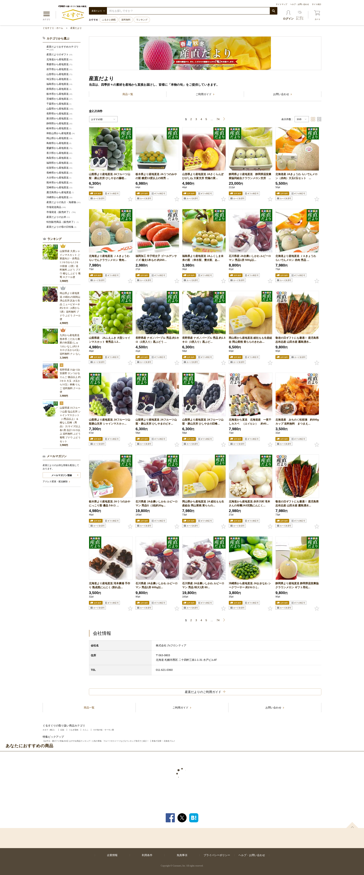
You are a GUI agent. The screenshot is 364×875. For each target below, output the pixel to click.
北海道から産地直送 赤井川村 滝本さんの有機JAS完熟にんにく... (249, 503)
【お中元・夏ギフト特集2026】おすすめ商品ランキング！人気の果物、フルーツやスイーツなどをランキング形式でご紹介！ (96, 741)
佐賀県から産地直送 (59, 167)
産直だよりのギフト (59, 54)
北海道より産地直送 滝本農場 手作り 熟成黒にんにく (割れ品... (109, 585)
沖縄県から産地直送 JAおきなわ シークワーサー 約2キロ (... (250, 585)
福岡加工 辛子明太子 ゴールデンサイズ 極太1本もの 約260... (156, 257)
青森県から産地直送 (59, 64)
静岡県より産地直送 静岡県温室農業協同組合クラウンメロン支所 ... (250, 176)
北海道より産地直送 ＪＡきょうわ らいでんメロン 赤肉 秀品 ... (295, 257)
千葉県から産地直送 (58, 103)
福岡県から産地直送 (59, 162)
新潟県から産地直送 (59, 118)
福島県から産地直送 (59, 84)
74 (218, 119)
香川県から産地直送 (59, 153)
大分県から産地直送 (58, 177)
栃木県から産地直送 (59, 93)
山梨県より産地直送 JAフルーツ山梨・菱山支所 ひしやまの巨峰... (203, 421)
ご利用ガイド (204, 94)
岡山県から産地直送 (59, 138)
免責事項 (182, 855)
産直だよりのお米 (58, 217)
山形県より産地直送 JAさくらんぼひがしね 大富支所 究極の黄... (203, 176)
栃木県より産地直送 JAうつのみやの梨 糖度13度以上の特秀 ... (156, 176)
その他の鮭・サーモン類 (103, 730)
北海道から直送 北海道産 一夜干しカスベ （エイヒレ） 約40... (250, 421)
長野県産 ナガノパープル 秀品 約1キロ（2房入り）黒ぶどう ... (157, 339)
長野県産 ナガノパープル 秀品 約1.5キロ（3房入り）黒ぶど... (203, 339)
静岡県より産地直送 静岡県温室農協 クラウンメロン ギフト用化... (297, 585)
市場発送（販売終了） (61, 212)
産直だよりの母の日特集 (61, 226)
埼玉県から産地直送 (58, 79)
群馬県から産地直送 (58, 89)
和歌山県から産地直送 (60, 133)
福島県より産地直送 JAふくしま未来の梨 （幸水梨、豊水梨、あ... (203, 257)
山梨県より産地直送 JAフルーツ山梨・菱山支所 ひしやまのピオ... (156, 421)
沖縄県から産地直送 (59, 197)
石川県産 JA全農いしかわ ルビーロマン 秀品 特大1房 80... (203, 585)
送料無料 (125, 19)
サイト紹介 (316, 4)
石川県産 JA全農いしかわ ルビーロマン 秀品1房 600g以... (157, 585)
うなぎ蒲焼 (73, 730)
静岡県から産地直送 (59, 123)
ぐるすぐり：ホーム (53, 28)
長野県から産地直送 (59, 113)
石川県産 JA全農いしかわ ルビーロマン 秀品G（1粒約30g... (157, 503)
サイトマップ (281, 4)
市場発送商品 (56, 207)
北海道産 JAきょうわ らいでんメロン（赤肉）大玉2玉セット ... (296, 176)
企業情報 (112, 855)
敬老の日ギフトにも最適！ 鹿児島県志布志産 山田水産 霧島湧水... (297, 339)
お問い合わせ (281, 94)
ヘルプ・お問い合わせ (299, 4)
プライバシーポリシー (217, 855)
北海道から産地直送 (59, 59)
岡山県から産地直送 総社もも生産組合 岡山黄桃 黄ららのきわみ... (250, 339)
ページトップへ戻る (352, 825)
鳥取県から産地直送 (58, 157)
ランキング (141, 19)
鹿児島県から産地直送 (60, 192)
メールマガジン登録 (61, 475)
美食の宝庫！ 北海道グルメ (163, 741)
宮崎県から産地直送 (59, 187)
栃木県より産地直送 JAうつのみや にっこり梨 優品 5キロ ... (109, 503)
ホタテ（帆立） (49, 730)
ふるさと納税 (109, 19)
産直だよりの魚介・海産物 (63, 202)
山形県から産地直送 (59, 74)
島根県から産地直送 (58, 143)
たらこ (86, 730)
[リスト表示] (319, 119)
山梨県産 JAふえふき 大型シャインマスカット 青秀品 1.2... (109, 339)
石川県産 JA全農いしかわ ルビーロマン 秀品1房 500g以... (250, 257)
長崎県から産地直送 (59, 172)
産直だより (76, 28)
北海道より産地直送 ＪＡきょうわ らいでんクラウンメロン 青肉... (109, 257)
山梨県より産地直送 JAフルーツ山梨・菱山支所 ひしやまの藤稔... (109, 176)
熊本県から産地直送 (59, 182)
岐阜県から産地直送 (58, 128)
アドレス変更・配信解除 (55, 481)
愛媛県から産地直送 (59, 148)
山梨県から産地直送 (59, 108)
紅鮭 (62, 730)
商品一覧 (127, 94)
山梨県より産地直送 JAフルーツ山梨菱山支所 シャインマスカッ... (109, 421)
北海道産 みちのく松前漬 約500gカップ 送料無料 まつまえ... (297, 421)
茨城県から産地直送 (59, 98)
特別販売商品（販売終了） (62, 222)
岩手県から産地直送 (59, 69)
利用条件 (147, 855)
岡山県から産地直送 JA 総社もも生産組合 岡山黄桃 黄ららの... (203, 503)
